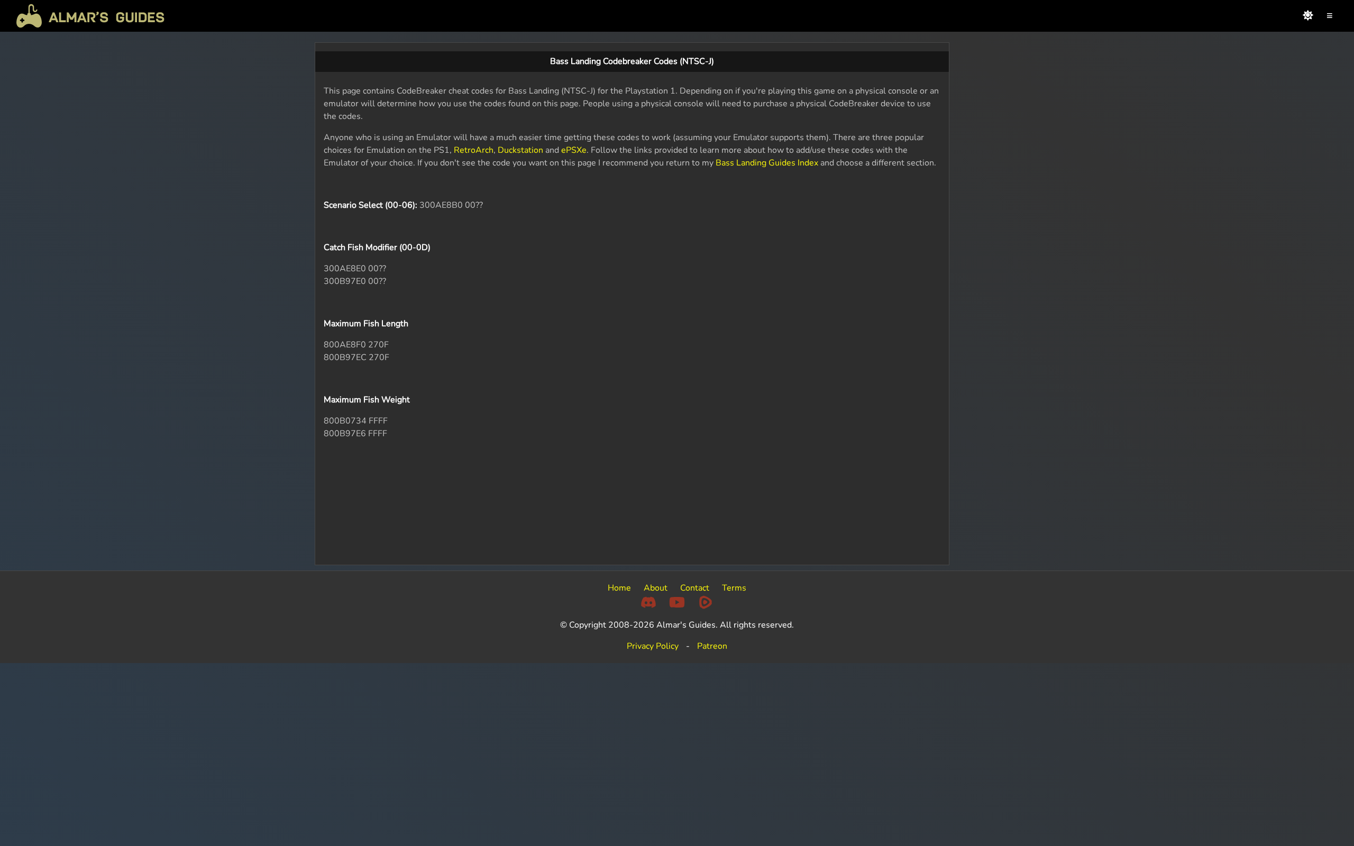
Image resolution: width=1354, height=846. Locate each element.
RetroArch (473, 150)
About (655, 588)
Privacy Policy (653, 646)
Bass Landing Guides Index (767, 163)
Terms (734, 588)
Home (619, 588)
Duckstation (520, 150)
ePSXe (574, 150)
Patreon (712, 646)
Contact (694, 588)
